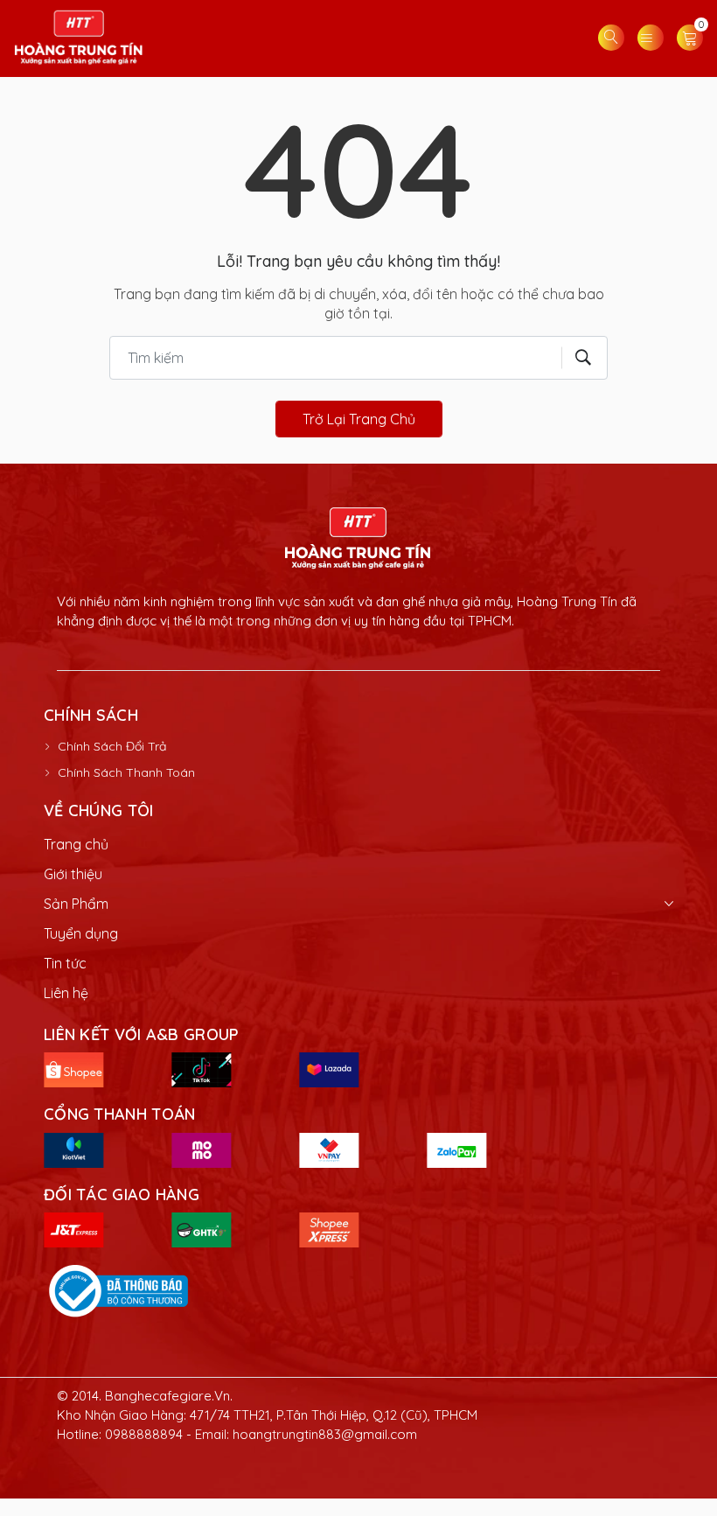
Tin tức (65, 963)
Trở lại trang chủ (359, 419)
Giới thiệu (73, 874)
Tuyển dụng (81, 933)
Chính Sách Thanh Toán (126, 772)
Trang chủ (76, 844)
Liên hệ (66, 993)
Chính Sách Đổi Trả (112, 746)
